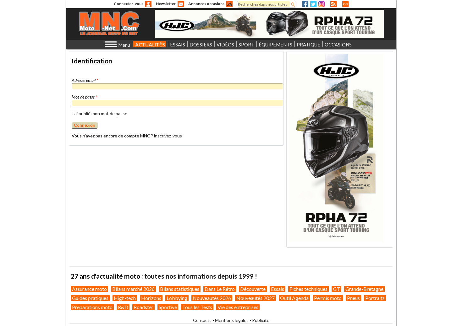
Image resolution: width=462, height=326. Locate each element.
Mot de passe (84, 96)
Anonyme (148, 4)
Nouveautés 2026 (212, 298)
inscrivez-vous (168, 135)
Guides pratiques (90, 298)
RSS (333, 4)
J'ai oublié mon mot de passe (99, 113)
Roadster (143, 307)
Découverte (253, 289)
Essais (277, 289)
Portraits (375, 298)
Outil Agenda (294, 298)
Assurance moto (89, 289)
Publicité (260, 320)
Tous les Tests (197, 307)
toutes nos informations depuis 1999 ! (200, 276)
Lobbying (177, 298)
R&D (123, 307)
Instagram (321, 4)
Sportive (168, 307)
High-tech (125, 298)
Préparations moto (92, 307)
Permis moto (328, 298)
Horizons (151, 298)
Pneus (353, 298)
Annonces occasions (206, 3)
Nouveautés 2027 (255, 298)
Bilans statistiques (179, 289)
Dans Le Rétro (220, 289)
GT (336, 289)
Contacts (202, 320)
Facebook (305, 4)
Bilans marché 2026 (133, 289)
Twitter (313, 4)
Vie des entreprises (237, 307)
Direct (345, 4)
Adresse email (85, 80)
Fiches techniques (308, 289)
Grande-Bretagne (364, 289)
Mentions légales (232, 320)
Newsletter (166, 3)
